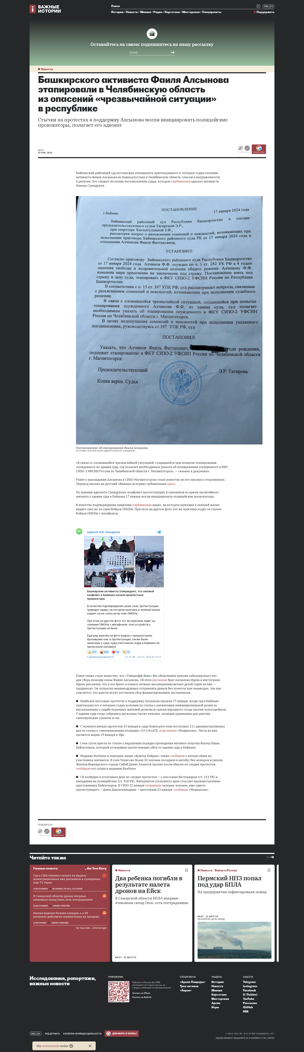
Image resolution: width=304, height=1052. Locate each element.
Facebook (249, 990)
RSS (245, 1011)
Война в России (226, 870)
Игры (215, 1007)
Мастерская (191, 12)
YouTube (248, 999)
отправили (153, 785)
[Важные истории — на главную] (45, 9)
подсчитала (168, 730)
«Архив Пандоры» (192, 982)
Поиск (115, 6)
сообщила (83, 768)
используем (50, 1046)
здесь (171, 484)
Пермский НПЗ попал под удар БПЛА (230, 881)
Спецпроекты (211, 12)
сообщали (177, 756)
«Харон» (186, 990)
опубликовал (180, 181)
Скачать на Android (141, 997)
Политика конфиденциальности (82, 1033)
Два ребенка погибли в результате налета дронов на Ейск (148, 884)
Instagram (250, 986)
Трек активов (189, 986)
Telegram (249, 982)
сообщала (181, 790)
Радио (157, 12)
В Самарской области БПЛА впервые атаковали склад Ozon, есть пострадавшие (151, 900)
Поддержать (265, 12)
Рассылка (250, 1003)
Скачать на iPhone (141, 993)
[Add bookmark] (186, 870)
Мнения (145, 12)
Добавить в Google (259, 152)
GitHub (248, 1007)
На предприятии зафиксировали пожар (232, 892)
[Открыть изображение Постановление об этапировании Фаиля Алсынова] (169, 320)
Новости (132, 12)
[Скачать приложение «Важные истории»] (118, 991)
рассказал (159, 680)
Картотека (172, 12)
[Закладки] (258, 6)
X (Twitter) (250, 994)
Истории (117, 12)
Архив (215, 1003)
